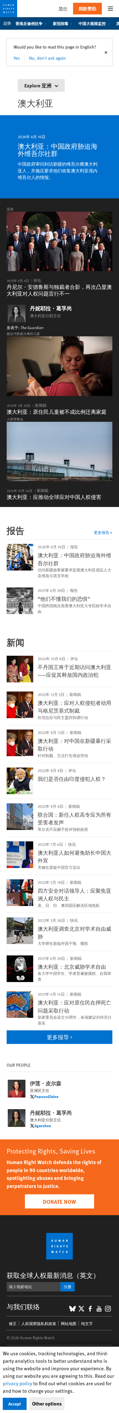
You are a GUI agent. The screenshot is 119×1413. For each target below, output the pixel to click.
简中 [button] (63, 8)
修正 (13, 1323)
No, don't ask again (47, 58)
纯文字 (87, 1323)
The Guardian (31, 328)
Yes (17, 58)
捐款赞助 (87, 8)
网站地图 (68, 1323)
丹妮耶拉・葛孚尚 (51, 308)
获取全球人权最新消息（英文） (53, 1275)
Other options (47, 1403)
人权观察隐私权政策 (38, 1323)
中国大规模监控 (92, 23)
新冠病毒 (60, 23)
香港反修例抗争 (29, 23)
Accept (14, 1404)
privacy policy (17, 1383)
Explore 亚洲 (38, 85)
